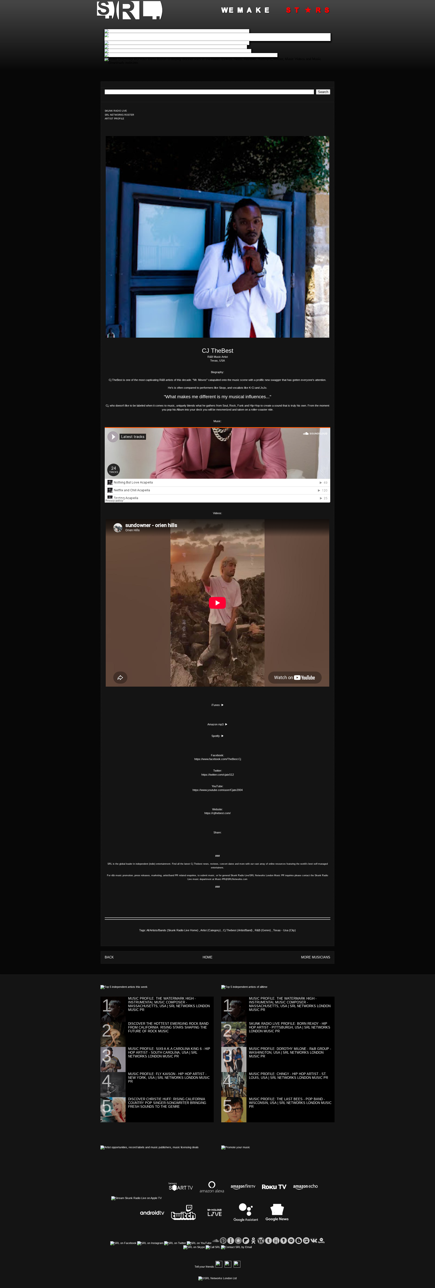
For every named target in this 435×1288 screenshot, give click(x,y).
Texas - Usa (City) (284, 930)
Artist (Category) (211, 930)
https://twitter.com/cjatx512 (217, 774)
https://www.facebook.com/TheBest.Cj (217, 759)
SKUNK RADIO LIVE (116, 111)
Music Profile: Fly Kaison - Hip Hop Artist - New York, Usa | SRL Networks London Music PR (169, 1077)
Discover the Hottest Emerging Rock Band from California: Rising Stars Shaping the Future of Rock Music (168, 1027)
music (119, 875)
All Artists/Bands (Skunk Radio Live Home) (173, 930)
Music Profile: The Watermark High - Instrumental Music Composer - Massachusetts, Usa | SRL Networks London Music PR (169, 1004)
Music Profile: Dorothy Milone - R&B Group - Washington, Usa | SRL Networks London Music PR (290, 1052)
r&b (113, 875)
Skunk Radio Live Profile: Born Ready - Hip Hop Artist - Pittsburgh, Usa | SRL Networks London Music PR (289, 1027)
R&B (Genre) (263, 930)
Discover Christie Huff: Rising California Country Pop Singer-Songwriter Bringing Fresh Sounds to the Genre (167, 1102)
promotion (128, 875)
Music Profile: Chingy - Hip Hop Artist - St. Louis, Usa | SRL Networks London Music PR (288, 1076)
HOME (207, 957)
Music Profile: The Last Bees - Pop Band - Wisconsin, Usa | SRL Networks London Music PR (290, 1102)
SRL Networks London (261, 875)
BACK (109, 957)
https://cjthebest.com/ (217, 813)
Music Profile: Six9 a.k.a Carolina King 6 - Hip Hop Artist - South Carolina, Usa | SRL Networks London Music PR (169, 1052)
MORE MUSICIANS (315, 957)
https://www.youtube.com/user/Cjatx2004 (218, 789)
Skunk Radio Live (240, 875)
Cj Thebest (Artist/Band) (238, 930)
